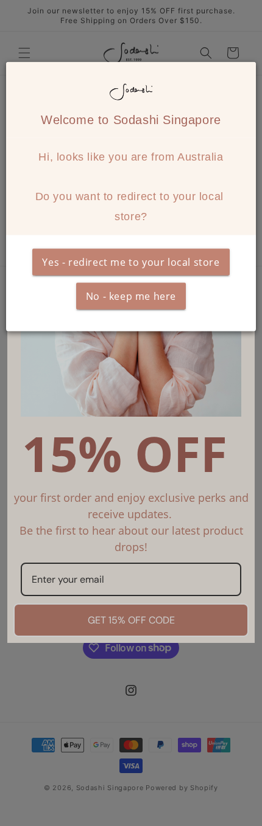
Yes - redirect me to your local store (130, 262)
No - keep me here (131, 296)
